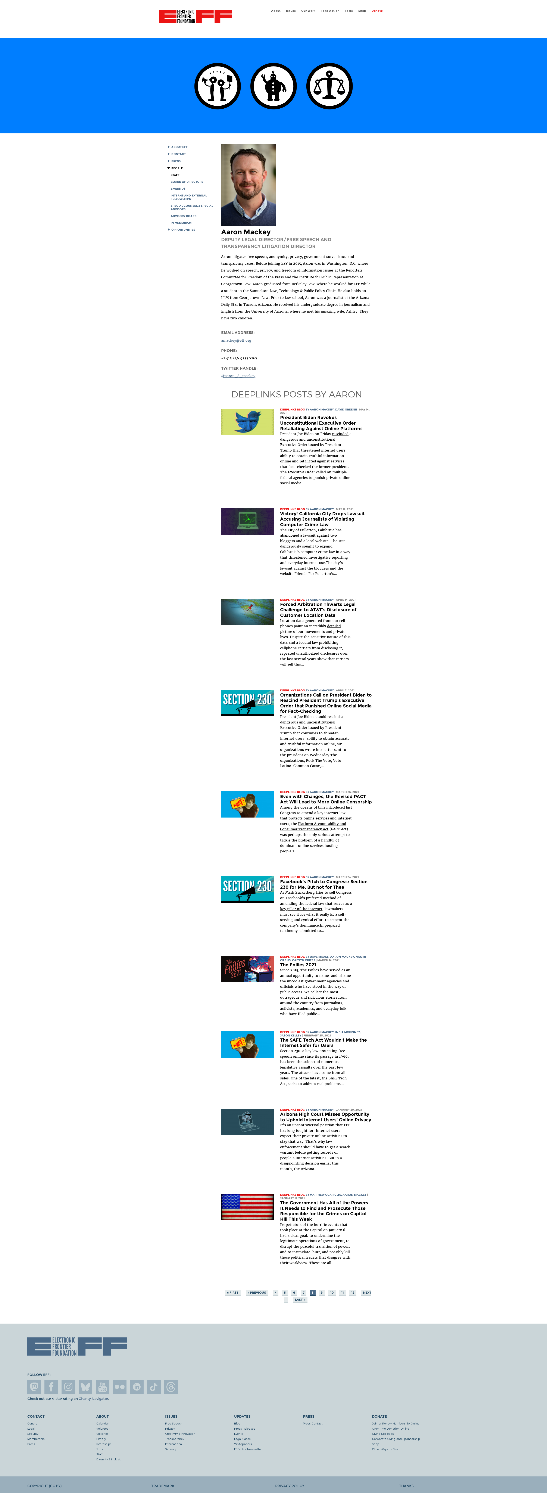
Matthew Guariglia (325, 1194)
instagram (68, 1387)
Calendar (102, 1423)
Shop (362, 10)
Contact (178, 154)
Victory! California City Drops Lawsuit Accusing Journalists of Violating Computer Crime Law (322, 519)
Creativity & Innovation (180, 1433)
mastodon (34, 1387)
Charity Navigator (93, 1399)
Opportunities (183, 229)
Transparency (174, 1438)
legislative (288, 1067)
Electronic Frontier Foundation (195, 19)
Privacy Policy (289, 1486)
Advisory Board (184, 216)
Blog (237, 1423)
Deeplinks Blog (292, 409)
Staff (175, 175)
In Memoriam (181, 222)
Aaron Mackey (322, 409)
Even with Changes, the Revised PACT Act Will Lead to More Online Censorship (326, 799)
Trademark (162, 1486)
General (32, 1423)
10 (332, 1292)
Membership (36, 1438)
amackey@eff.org (236, 340)
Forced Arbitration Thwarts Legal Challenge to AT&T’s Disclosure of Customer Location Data (318, 610)
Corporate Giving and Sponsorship (396, 1438)
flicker (119, 1387)
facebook (51, 1387)
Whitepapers (243, 1443)
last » (300, 1300)
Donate (377, 10)
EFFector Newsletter (248, 1449)
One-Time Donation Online (390, 1428)
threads (171, 1387)
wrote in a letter (319, 749)
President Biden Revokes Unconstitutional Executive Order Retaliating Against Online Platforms (321, 423)
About (276, 10)
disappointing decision (300, 1163)
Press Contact (313, 1423)
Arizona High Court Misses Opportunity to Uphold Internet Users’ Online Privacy (325, 1116)
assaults (305, 1067)
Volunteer (103, 1428)
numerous (329, 1062)
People (177, 168)
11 (342, 1292)
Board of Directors (187, 181)
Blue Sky (85, 1387)
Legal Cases (242, 1438)
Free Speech (173, 1423)
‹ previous (257, 1292)
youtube (102, 1387)
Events (238, 1433)
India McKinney (347, 1032)
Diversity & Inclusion (109, 1459)
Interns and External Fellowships (189, 197)
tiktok (154, 1387)
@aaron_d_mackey (238, 376)
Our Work (308, 10)
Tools (349, 10)
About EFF (179, 147)
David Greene (346, 409)
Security (32, 1433)
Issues (291, 10)
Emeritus (178, 188)
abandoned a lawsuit (298, 535)
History (101, 1438)
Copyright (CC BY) (44, 1486)
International (173, 1443)
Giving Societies (383, 1433)
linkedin (137, 1387)
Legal (31, 1428)
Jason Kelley (290, 1035)
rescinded (340, 434)
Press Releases (244, 1428)
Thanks (406, 1486)
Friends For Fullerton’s (314, 573)
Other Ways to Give (385, 1449)
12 (352, 1292)
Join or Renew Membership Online (395, 1423)
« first (232, 1292)
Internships (104, 1443)
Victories (102, 1433)
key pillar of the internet (301, 909)
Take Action (330, 10)
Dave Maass (319, 956)
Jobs (99, 1449)
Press (176, 161)
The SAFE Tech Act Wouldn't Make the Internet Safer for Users (323, 1042)
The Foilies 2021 (298, 964)
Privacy (170, 1428)
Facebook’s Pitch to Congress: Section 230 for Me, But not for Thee (324, 884)
